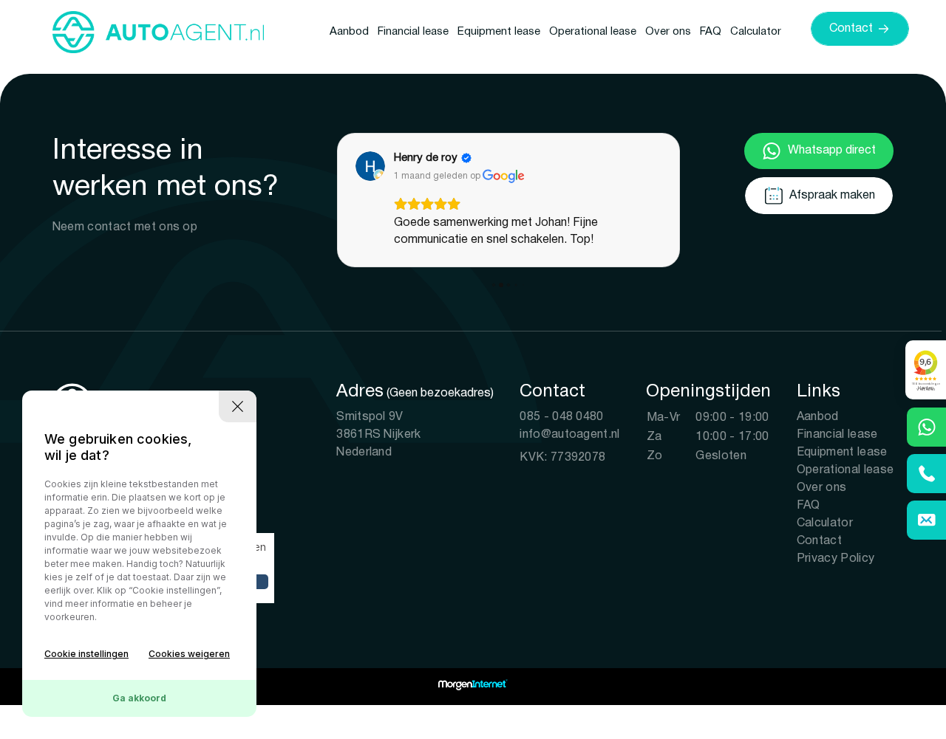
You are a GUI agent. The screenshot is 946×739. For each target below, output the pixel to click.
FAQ (710, 32)
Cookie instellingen (86, 653)
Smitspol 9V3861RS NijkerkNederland (378, 435)
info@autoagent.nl (569, 435)
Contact (819, 541)
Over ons (668, 32)
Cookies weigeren (189, 653)
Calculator (755, 32)
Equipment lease (498, 32)
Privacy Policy (835, 559)
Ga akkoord (139, 698)
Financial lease (413, 32)
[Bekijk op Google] (370, 166)
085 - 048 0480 (561, 417)
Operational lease (592, 32)
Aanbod (349, 32)
